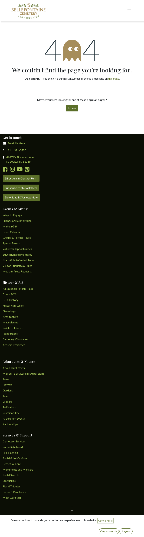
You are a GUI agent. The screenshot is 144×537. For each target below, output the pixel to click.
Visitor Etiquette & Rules (17, 265)
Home (72, 108)
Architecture (10, 316)
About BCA (10, 294)
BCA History (10, 299)
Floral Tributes (12, 486)
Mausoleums (11, 322)
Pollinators (9, 407)
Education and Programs (18, 254)
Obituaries (9, 480)
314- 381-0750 (17, 150)
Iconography (10, 333)
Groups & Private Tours (17, 237)
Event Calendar (12, 232)
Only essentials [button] (108, 531)
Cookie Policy (105, 520)
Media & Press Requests (17, 271)
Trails (6, 396)
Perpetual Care (12, 463)
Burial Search (10, 475)
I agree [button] (126, 531)
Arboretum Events (14, 418)
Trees (6, 379)
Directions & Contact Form (21, 178)
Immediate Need (13, 447)
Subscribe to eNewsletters (21, 187)
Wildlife (7, 401)
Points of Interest (13, 328)
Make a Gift (10, 226)
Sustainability (11, 412)
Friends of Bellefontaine (17, 220)
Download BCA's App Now (21, 197)
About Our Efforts (14, 367)
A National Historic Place (18, 288)
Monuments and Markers (18, 469)
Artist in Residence (14, 344)
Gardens (8, 390)
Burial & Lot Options (15, 458)
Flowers (7, 384)
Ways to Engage (12, 215)
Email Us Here (16, 143)
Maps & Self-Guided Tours (18, 260)
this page (113, 78)
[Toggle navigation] (129, 10)
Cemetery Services (14, 441)
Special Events (11, 243)
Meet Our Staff (12, 497)
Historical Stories (13, 305)
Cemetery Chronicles (15, 339)
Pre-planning (10, 452)
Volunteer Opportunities (17, 248)
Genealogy (9, 311)
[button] (72, 510)
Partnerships (10, 424)
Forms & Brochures (14, 492)
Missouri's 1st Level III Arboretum (23, 373)
